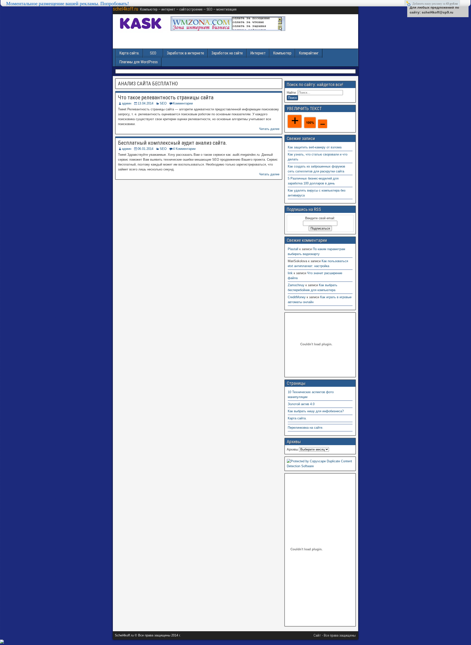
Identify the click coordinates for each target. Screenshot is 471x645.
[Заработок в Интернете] (227, 30)
